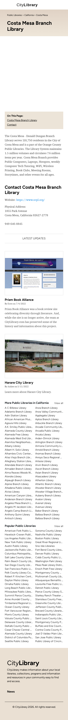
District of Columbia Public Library (24, 637)
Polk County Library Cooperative (23, 572)
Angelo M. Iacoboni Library (19, 506)
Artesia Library (43, 461)
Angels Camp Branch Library (21, 510)
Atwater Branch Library (48, 487)
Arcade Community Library (50, 426)
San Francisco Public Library (20, 568)
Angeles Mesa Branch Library (21, 503)
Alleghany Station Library (19, 461)
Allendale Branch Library (18, 465)
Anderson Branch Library (18, 499)
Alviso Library (12, 491)
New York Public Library (18, 542)
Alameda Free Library (17, 434)
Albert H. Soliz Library (17, 449)
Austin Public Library (16, 545)
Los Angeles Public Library (19, 538)
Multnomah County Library (50, 576)
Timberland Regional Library (20, 603)
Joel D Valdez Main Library (50, 633)
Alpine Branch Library (17, 484)
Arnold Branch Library (47, 449)
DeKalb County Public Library (21, 625)
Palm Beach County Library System (25, 561)
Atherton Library (44, 480)
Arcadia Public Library (47, 430)
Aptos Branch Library (47, 419)
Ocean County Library (17, 606)
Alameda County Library (18, 430)
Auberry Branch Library (48, 495)
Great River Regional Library (50, 542)
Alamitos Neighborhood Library (22, 442)
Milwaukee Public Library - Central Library (28, 591)
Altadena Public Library (18, 487)
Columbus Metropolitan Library (22, 553)
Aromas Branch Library (48, 453)
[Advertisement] (34, 72)
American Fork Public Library (21, 530)
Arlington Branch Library (48, 442)
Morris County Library (17, 614)
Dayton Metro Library (16, 580)
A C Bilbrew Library (15, 407)
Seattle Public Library (17, 641)
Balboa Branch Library (47, 514)
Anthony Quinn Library (17, 514)
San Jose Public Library (48, 637)
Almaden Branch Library (18, 468)
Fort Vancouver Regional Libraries (23, 610)
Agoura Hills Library (15, 423)
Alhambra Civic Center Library (22, 453)
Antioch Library (13, 518)
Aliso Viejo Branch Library (19, 457)
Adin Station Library (16, 415)
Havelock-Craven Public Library (22, 534)
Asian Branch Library (46, 472)
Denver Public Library (47, 553)
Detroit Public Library (47, 587)
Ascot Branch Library (47, 468)
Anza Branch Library (46, 407)
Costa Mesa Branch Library (22, 120)
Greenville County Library (49, 603)
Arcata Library (43, 434)
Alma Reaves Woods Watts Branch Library (28, 472)
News (11, 691)
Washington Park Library (48, 561)
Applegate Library (45, 415)
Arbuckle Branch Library (48, 423)
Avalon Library (43, 499)
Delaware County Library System (23, 622)
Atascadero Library (45, 476)
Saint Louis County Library (50, 618)
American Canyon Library (19, 495)
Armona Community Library (51, 445)
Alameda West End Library (19, 438)
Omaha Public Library (17, 584)
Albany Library (13, 445)
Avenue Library (43, 506)
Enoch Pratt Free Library (48, 568)
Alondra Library (13, 476)
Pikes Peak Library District (49, 565)
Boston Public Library (47, 538)
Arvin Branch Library (46, 465)
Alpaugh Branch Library (18, 480)
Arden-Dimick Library (47, 438)
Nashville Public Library (48, 534)
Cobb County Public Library (50, 557)
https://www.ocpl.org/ (30, 199)
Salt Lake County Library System (23, 557)
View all (55, 403)
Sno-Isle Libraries (45, 545)
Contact (11, 124)
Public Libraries (14, 15)
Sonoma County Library (48, 530)
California (29, 15)
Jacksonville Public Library (19, 549)
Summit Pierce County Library (22, 595)
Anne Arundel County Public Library (25, 599)
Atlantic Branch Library (48, 484)
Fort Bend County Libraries (50, 549)
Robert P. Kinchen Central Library (23, 576)
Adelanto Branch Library (18, 411)
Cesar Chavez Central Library (21, 629)
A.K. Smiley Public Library (19, 426)
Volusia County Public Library (21, 618)
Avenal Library (43, 503)
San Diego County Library (19, 565)
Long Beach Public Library (19, 587)
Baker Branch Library (46, 510)
